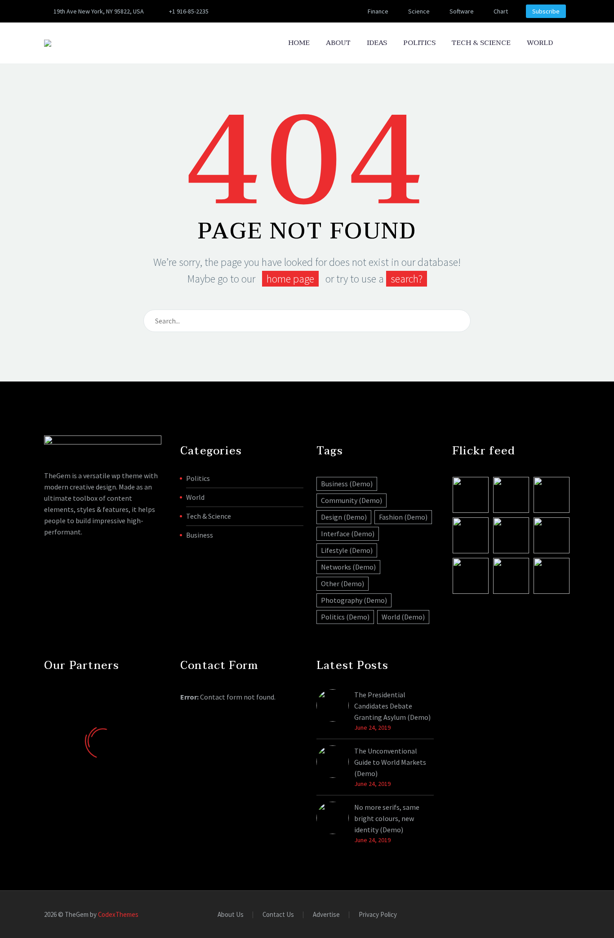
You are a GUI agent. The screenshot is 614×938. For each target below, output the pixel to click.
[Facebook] (244, 11)
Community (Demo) (351, 500)
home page (290, 279)
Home (299, 43)
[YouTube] (298, 11)
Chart (501, 11)
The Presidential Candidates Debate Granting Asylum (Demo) (392, 706)
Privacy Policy (378, 914)
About (338, 43)
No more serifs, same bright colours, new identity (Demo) (386, 818)
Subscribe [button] (546, 11)
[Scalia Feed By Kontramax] (471, 495)
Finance (378, 11)
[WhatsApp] (325, 11)
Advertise (326, 914)
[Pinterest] (285, 11)
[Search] (570, 43)
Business (199, 534)
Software (461, 11)
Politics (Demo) (345, 616)
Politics (419, 43)
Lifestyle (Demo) (347, 550)
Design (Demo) (344, 516)
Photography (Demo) (354, 600)
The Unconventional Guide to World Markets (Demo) (390, 762)
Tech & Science (481, 43)
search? (407, 279)
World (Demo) (403, 616)
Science (419, 11)
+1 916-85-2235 (189, 11)
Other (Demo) (342, 583)
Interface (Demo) (347, 533)
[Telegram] (312, 11)
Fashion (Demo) (403, 516)
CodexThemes (118, 914)
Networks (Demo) (348, 566)
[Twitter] (258, 11)
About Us (231, 914)
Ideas (377, 43)
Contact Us (278, 914)
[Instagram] (271, 11)
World (540, 43)
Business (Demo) (347, 483)
